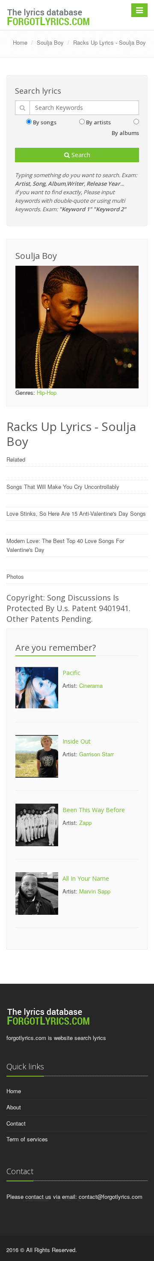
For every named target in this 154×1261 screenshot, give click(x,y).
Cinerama (91, 685)
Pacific (71, 673)
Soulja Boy (50, 42)
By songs (44, 122)
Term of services (27, 1139)
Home (20, 42)
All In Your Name (85, 878)
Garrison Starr (96, 754)
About (13, 1107)
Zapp (85, 823)
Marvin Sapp (94, 891)
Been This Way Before (93, 810)
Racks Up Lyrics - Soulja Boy (109, 42)
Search (80, 155)
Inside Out (76, 741)
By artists (98, 122)
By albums (125, 133)
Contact (16, 1123)
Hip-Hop (46, 392)
